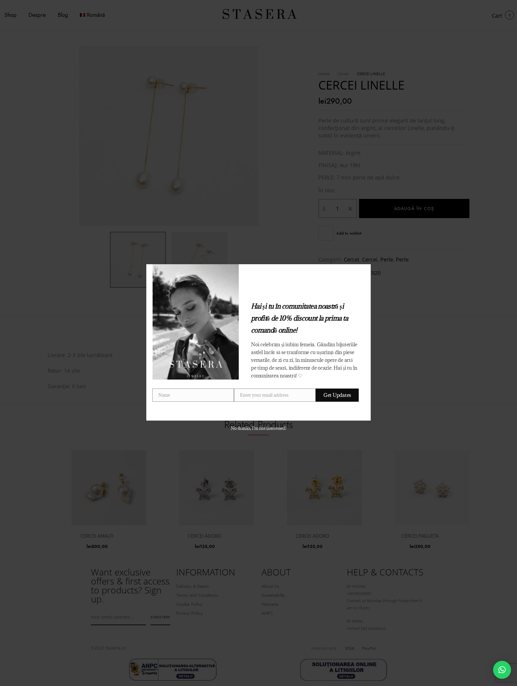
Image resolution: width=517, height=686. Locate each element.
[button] (502, 670)
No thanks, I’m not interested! (258, 428)
